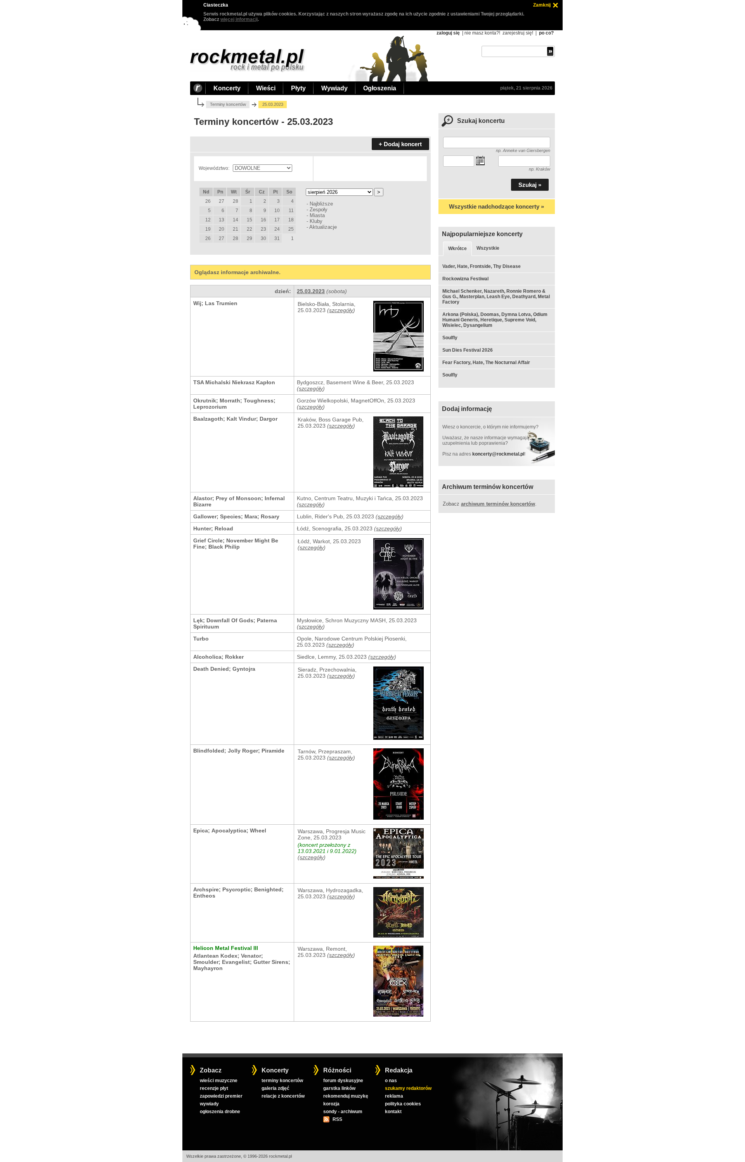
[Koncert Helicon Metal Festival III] (398, 1015)
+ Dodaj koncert (400, 144)
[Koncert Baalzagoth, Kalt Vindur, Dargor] (398, 485)
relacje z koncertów (283, 1096)
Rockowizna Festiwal (465, 278)
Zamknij (542, 5)
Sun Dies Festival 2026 (467, 350)
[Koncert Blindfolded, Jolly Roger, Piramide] (398, 818)
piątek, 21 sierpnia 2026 (526, 88)
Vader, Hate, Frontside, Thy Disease (481, 266)
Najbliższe (321, 204)
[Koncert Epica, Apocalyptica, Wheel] (398, 877)
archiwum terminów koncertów (498, 504)
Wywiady (334, 88)
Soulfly (449, 337)
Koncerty (227, 88)
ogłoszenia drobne (220, 1111)
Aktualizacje (323, 227)
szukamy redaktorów (408, 1088)
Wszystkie (487, 248)
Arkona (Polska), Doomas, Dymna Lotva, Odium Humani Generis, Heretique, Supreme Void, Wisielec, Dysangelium (494, 320)
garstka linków (339, 1088)
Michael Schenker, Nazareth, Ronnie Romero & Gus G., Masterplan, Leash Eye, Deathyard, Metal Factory (496, 296)
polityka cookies (403, 1104)
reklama (394, 1096)
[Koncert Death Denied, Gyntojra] (398, 738)
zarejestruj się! (517, 33)
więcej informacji (239, 19)
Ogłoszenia (379, 88)
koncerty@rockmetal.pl (498, 454)
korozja (331, 1104)
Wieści (265, 88)
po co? (546, 33)
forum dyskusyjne (343, 1080)
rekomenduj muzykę (345, 1096)
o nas (391, 1080)
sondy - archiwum (342, 1111)
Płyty (298, 88)
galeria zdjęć (275, 1088)
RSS (337, 1119)
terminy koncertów (282, 1080)
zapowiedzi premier (221, 1096)
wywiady (209, 1104)
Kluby (316, 221)
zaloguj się (448, 33)
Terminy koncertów (228, 104)
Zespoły (318, 209)
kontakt (393, 1111)
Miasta (317, 215)
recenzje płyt (214, 1088)
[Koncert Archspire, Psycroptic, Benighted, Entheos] (398, 935)
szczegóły (341, 310)
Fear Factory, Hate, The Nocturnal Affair (486, 362)
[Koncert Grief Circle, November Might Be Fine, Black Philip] (398, 607)
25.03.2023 (311, 291)
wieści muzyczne (218, 1080)
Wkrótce (457, 248)
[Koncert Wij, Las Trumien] (398, 369)
